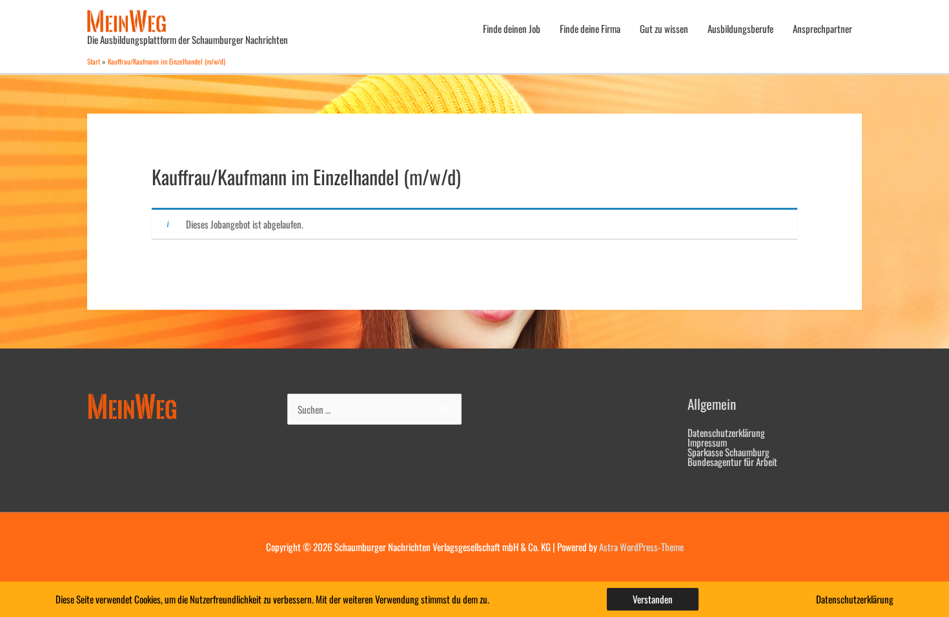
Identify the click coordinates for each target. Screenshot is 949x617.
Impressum (707, 442)
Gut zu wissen (664, 28)
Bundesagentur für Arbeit (732, 461)
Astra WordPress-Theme (641, 547)
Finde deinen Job (511, 28)
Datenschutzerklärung (726, 432)
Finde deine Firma (590, 28)
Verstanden (653, 599)
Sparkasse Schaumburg (729, 452)
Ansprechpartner (822, 28)
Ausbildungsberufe (740, 28)
